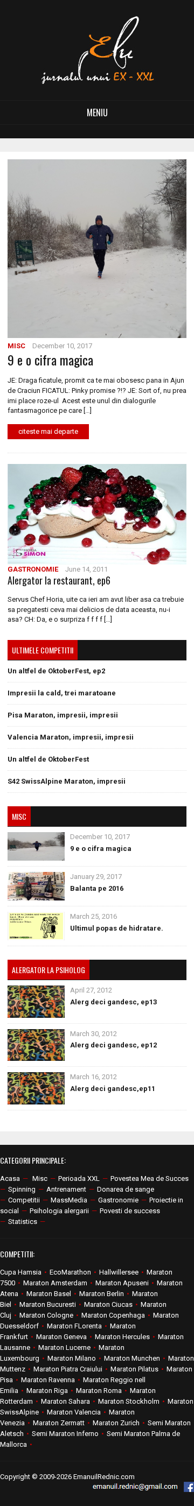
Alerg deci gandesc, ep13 (113, 1002)
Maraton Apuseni (122, 1283)
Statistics (22, 1222)
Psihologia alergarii (59, 1211)
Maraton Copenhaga (113, 1315)
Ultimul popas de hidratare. (116, 928)
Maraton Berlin (101, 1294)
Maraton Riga (47, 1391)
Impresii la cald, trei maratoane (62, 693)
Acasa (10, 1178)
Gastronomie (33, 569)
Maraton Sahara (65, 1401)
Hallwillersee (118, 1272)
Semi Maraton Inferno (65, 1434)
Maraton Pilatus (134, 1369)
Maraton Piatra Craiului (67, 1369)
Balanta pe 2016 (96, 888)
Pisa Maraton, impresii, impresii (63, 715)
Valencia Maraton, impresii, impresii (71, 737)
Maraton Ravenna (48, 1380)
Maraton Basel (48, 1294)
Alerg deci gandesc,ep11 (112, 1089)
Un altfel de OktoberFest (48, 759)
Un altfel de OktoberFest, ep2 (56, 671)
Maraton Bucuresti (47, 1304)
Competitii (24, 1200)
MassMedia (69, 1200)
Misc (16, 346)
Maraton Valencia (74, 1412)
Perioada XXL (79, 1178)
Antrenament (66, 1189)
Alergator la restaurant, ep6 (59, 580)
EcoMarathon (70, 1272)
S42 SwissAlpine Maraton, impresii (67, 781)
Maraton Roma (99, 1391)
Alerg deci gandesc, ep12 (113, 1045)
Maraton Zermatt (59, 1423)
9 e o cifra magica (50, 359)
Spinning (22, 1189)
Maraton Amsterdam (55, 1283)
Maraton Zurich (116, 1423)
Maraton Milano (71, 1358)
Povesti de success (130, 1211)
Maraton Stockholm (129, 1401)
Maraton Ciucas (108, 1304)
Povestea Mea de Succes (149, 1178)
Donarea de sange (125, 1189)
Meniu (97, 112)
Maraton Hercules (122, 1337)
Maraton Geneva (61, 1337)
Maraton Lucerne (64, 1347)
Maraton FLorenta (74, 1326)
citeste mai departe (48, 431)
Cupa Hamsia (20, 1272)
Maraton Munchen (132, 1358)
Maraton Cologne (46, 1315)
